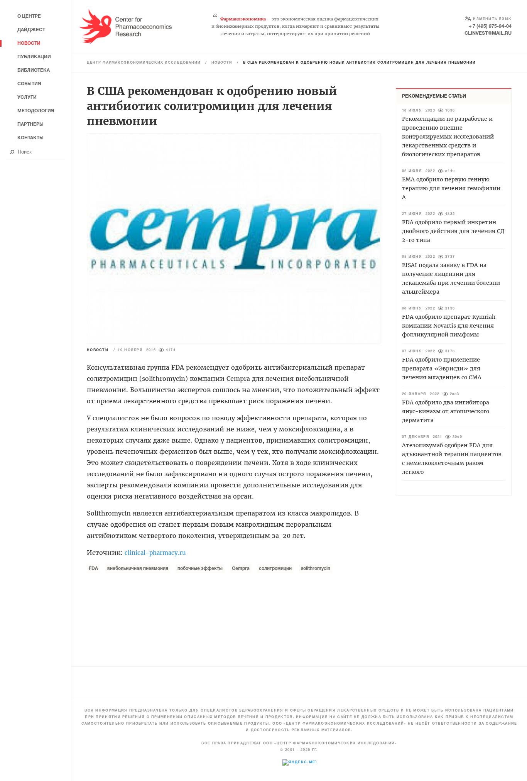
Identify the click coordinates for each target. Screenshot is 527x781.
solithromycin (315, 568)
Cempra (241, 568)
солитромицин (275, 568)
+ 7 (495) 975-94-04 (490, 26)
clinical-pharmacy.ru (155, 552)
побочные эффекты (200, 568)
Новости (221, 62)
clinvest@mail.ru (488, 33)
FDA (93, 568)
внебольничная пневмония (137, 568)
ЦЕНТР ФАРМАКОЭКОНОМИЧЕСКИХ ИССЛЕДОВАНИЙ (144, 62)
